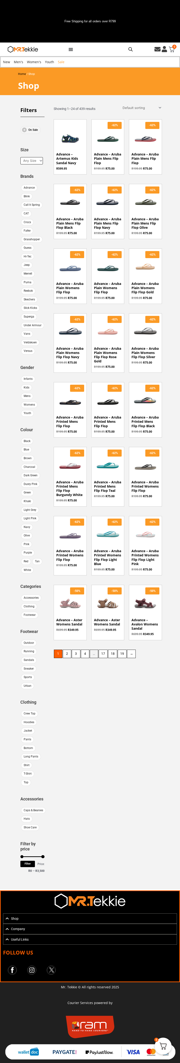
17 (103, 654)
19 (122, 654)
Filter (28, 863)
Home (22, 74)
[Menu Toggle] (70, 49)
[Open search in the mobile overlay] (130, 49)
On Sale (33, 130)
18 (113, 654)
